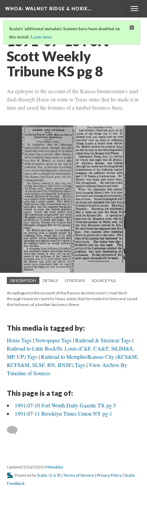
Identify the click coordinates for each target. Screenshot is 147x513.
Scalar (42, 475)
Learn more (41, 37)
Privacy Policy (109, 475)
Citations (75, 280)
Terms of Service (78, 475)
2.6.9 (54, 475)
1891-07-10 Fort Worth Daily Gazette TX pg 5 (65, 405)
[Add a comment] (15, 430)
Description (23, 280)
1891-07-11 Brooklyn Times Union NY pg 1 (63, 413)
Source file (104, 280)
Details (50, 280)
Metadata (54, 466)
